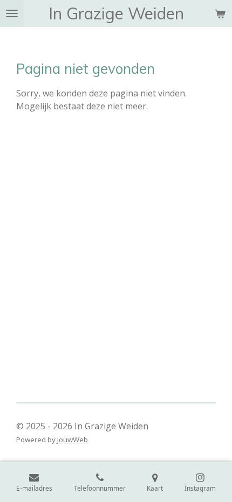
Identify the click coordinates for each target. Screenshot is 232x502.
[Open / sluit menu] (12, 13)
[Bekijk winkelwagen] (220, 13)
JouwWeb (72, 439)
